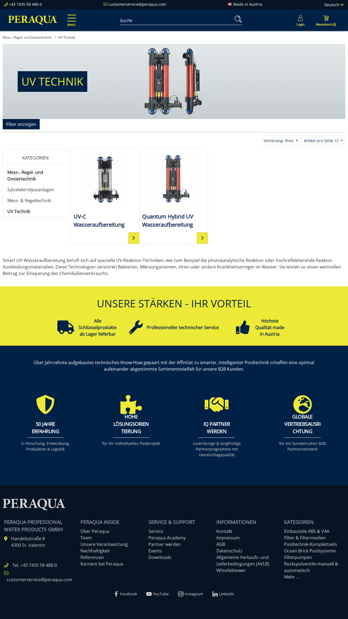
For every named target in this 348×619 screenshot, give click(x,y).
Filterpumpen (298, 557)
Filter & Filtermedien (305, 538)
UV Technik (18, 211)
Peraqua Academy (167, 538)
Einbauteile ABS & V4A (306, 531)
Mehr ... (291, 577)
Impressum (228, 538)
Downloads (160, 557)
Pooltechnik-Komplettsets (310, 544)
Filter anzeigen (21, 124)
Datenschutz (229, 551)
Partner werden (164, 544)
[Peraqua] (33, 20)
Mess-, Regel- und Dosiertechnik (25, 175)
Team (86, 538)
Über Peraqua (94, 531)
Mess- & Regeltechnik (29, 201)
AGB (220, 544)
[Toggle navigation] (70, 16)
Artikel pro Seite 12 (322, 140)
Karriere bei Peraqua (101, 564)
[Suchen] (237, 19)
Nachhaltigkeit (95, 551)
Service (155, 531)
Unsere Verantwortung (104, 544)
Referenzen (92, 557)
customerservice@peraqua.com (137, 4)
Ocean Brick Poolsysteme (310, 551)
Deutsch (332, 4)
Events (155, 551)
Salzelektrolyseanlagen (30, 190)
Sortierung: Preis (279, 140)
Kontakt (224, 531)
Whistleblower (231, 570)
